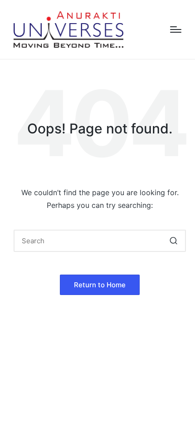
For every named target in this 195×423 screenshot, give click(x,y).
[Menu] (175, 29)
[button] (173, 241)
